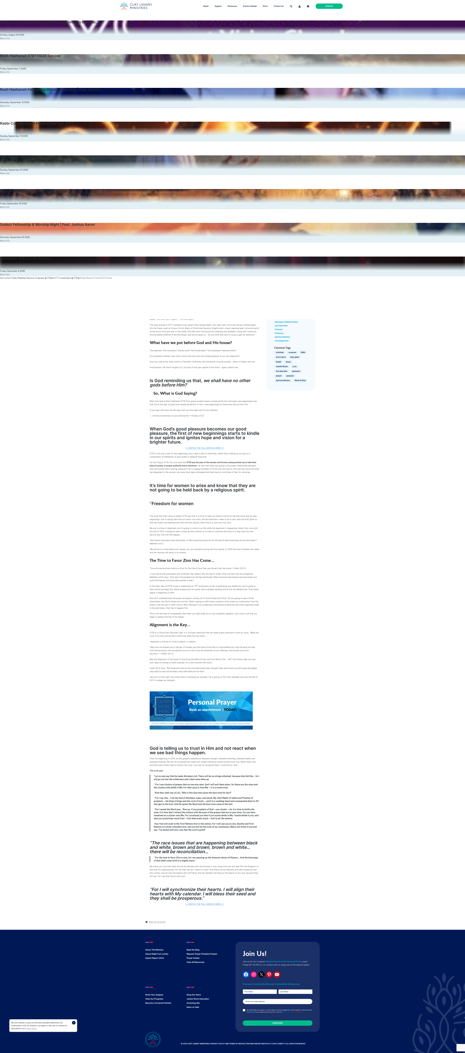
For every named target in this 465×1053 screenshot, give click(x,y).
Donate (329, 6)
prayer (279, 376)
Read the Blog (193, 950)
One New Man (281, 325)
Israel (278, 362)
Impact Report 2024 (154, 958)
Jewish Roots (282, 366)
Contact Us (279, 6)
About (206, 6)
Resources (232, 6)
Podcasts (247, 984)
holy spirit (294, 357)
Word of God (300, 380)
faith (303, 352)
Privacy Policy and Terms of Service (228, 1044)
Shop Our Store (194, 994)
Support (218, 6)
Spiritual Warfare (282, 337)
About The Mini (152, 950)
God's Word (281, 357)
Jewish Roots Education (198, 999)
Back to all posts (157, 922)
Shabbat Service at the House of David (283, 961)
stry (161, 950)
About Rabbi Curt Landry (156, 954)
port (161, 994)
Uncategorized (281, 340)
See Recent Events (91, 278)
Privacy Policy (31, 1028)
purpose (290, 376)
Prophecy (279, 333)
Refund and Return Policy (259, 1044)
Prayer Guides (193, 958)
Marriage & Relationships (286, 322)
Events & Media (250, 6)
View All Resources (195, 962)
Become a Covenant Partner (158, 1003)
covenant (292, 352)
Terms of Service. (289, 1012)
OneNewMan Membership (287, 984)
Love (294, 366)
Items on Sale (193, 1007)
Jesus (288, 362)
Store (265, 6)
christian (280, 352)
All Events (107, 278)
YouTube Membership (263, 984)
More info (5, 38)
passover (296, 371)
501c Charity (279, 1044)
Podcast (278, 329)
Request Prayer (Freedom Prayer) (202, 954)
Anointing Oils (193, 1003)
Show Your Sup (152, 994)
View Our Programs (154, 999)
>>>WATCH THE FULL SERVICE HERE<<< (204, 448)
